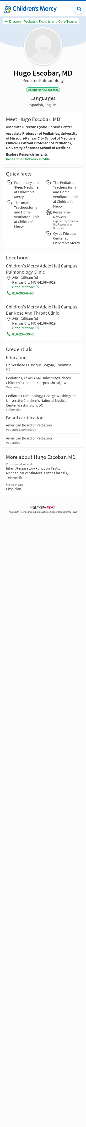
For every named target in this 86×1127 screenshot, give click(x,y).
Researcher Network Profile (28, 159)
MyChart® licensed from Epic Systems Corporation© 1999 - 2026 (43, 511)
